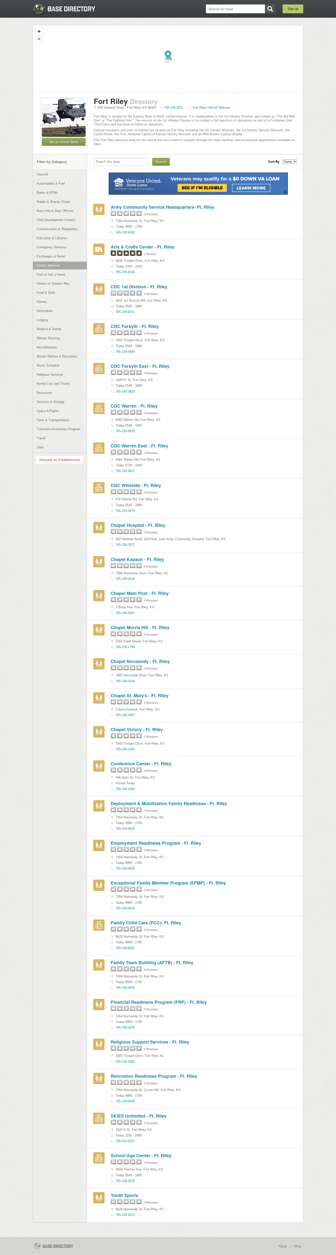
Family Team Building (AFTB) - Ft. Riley (152, 962)
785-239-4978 (125, 511)
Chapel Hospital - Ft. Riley (138, 525)
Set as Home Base (63, 142)
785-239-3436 (125, 681)
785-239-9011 (125, 312)
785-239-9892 (125, 948)
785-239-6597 (125, 613)
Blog (297, 1246)
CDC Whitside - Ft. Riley (136, 485)
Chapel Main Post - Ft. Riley (140, 593)
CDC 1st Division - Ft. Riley (139, 286)
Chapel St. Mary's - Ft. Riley (139, 695)
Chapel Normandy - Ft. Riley (140, 661)
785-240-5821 (125, 1141)
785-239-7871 (125, 544)
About (282, 1246)
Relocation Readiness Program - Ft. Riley (154, 1076)
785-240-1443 (125, 749)
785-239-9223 (125, 1215)
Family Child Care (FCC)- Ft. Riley (146, 922)
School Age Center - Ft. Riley (141, 1155)
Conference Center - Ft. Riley (141, 763)
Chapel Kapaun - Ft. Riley (137, 559)
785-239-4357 (125, 715)
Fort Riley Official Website (211, 107)
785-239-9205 (125, 272)
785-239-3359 (125, 1061)
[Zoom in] (39, 31)
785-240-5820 (125, 391)
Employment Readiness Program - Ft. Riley (156, 843)
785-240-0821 (125, 471)
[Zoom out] (39, 39)
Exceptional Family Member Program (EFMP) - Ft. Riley (168, 883)
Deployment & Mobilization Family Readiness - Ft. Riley (169, 803)
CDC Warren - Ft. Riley (134, 406)
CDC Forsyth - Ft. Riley (135, 326)
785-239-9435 (125, 232)
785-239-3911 (173, 107)
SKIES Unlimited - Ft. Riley (139, 1116)
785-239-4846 (125, 352)
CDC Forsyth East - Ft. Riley (140, 366)
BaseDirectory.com (69, 8)
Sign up (293, 9)
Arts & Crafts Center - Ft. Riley (142, 247)
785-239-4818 (125, 579)
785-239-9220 (125, 1181)
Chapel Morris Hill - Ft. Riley (140, 627)
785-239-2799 (125, 647)
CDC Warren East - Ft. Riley (139, 446)
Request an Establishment (59, 460)
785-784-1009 (125, 789)
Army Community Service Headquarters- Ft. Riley (162, 207)
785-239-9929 (125, 431)
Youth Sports (124, 1195)
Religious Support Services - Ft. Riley (150, 1042)
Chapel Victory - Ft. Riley (137, 729)
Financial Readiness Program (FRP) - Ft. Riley (159, 1002)
